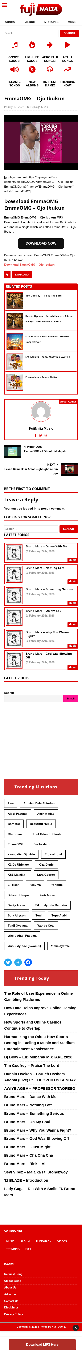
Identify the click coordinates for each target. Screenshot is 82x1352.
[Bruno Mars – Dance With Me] (14, 558)
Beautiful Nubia (41, 823)
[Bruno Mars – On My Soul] (14, 622)
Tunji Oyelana (18, 925)
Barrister (14, 823)
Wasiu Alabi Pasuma (22, 935)
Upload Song (12, 1280)
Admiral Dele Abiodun (39, 803)
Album (30, 22)
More (72, 22)
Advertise (10, 1294)
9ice (11, 803)
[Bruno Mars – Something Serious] (14, 601)
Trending (13, 1249)
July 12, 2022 (16, 107)
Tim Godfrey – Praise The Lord (43, 295)
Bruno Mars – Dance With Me (46, 546)
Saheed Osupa (18, 895)
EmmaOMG (22, 274)
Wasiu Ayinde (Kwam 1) (24, 946)
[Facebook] (28, 962)
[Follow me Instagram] (46, 435)
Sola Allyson (17, 915)
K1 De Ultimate (18, 864)
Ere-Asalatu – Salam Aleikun (41, 377)
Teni (39, 915)
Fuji (28, 1249)
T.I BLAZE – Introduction (26, 1180)
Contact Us (11, 1301)
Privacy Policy (13, 1314)
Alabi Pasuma (17, 813)
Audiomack (44, 1241)
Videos (62, 1241)
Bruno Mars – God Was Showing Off (36, 1138)
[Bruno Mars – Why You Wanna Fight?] (14, 644)
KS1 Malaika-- (17, 874)
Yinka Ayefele (60, 946)
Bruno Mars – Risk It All (25, 1164)
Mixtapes (51, 22)
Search (9, 692)
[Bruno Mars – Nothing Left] (14, 579)
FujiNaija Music (39, 107)
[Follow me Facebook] (36, 435)
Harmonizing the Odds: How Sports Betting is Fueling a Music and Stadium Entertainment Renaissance (39, 1043)
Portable (57, 884)
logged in (30, 508)
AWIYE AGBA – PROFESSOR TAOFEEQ (39, 1088)
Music (10, 1241)
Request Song (13, 1274)
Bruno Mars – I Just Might (27, 1147)
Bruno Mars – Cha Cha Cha (28, 1155)
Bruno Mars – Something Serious (49, 589)
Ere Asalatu (41, 844)
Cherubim (15, 834)
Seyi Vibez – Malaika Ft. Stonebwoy (36, 1172)
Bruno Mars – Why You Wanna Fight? (37, 1130)
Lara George (46, 874)
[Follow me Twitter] (41, 435)
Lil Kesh (14, 884)
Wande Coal (45, 925)
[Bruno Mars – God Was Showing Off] (14, 665)
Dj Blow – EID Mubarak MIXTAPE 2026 (38, 1057)
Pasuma (35, 884)
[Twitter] (8, 962)
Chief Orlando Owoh (46, 834)
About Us (10, 1287)
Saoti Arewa (47, 895)
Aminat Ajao (45, 813)
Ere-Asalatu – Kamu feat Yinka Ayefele (47, 356)
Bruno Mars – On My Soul (44, 610)
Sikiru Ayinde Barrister (51, 905)
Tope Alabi (59, 915)
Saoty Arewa (16, 905)
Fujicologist (53, 854)
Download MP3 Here (42, 1344)
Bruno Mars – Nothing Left (45, 567)
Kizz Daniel (46, 864)
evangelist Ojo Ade (21, 854)
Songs (10, 22)
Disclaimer (11, 1307)
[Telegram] (18, 962)
